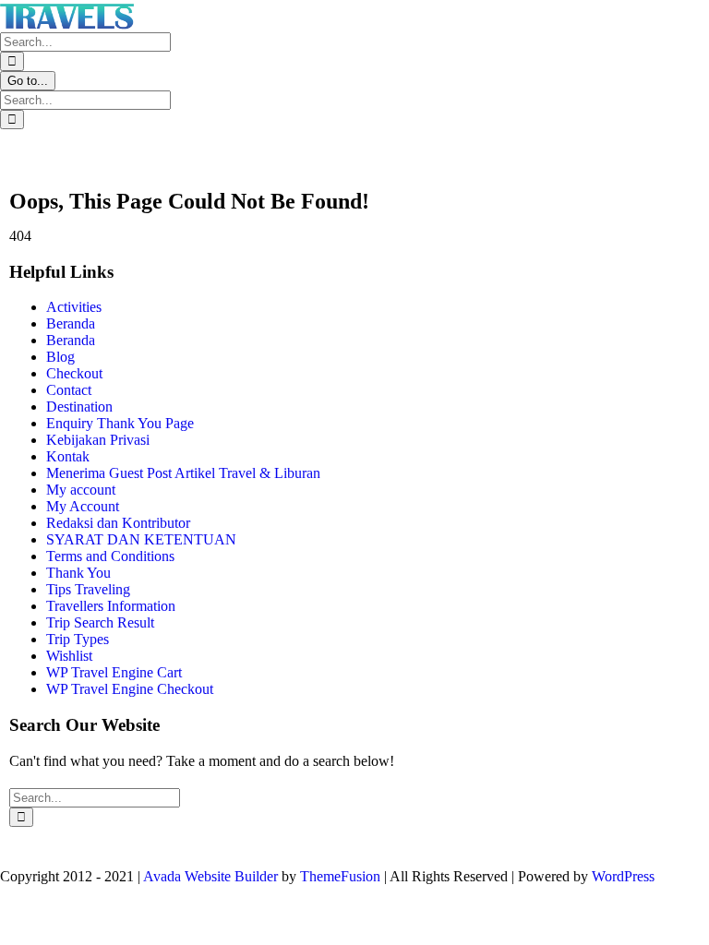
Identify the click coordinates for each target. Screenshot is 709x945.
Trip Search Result (100, 622)
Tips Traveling (88, 589)
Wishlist (69, 656)
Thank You (78, 572)
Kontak (68, 456)
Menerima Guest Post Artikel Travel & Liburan (183, 473)
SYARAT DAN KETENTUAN (141, 539)
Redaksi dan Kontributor (118, 523)
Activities (74, 307)
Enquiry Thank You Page (120, 423)
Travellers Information (110, 606)
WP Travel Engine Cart (114, 672)
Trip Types (77, 639)
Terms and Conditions (110, 556)
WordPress (623, 876)
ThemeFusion (340, 876)
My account (80, 489)
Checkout (74, 373)
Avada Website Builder (210, 876)
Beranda (70, 323)
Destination (79, 406)
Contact (68, 390)
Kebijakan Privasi (98, 440)
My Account (82, 506)
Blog (60, 357)
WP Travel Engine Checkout (129, 689)
